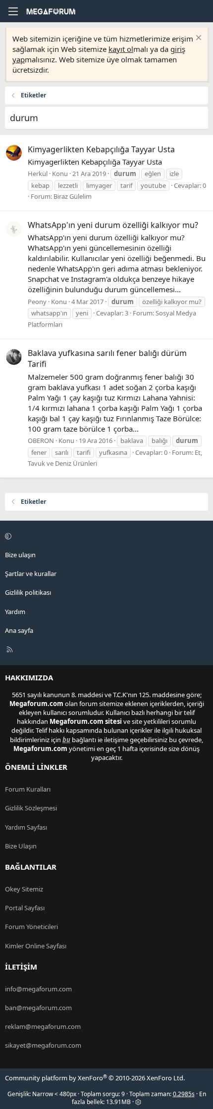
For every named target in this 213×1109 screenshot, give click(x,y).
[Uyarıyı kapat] (197, 39)
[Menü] (13, 11)
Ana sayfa (19, 630)
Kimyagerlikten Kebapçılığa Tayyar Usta (101, 149)
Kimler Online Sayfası (35, 945)
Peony (37, 301)
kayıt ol (120, 49)
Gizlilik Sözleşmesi (31, 807)
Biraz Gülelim (72, 196)
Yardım (15, 611)
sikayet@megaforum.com (43, 1045)
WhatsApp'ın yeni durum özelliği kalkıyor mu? (113, 225)
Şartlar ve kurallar (30, 573)
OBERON (41, 440)
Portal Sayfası (25, 907)
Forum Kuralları (28, 789)
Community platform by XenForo (95, 1077)
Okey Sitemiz (24, 889)
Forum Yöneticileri (31, 926)
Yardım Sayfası (26, 827)
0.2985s (184, 1094)
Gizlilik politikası (28, 592)
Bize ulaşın (20, 554)
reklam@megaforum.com (43, 1026)
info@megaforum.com (38, 988)
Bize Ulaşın (21, 846)
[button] (105, 536)
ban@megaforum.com (38, 1007)
